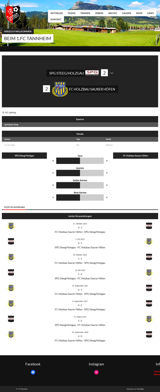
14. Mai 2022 (80, 270)
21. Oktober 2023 (80, 224)
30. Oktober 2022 (80, 255)
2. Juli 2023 (80, 239)
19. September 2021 (80, 286)
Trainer (85, 13)
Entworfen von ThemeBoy (135, 389)
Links (150, 13)
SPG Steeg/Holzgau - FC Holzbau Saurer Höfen (80, 247)
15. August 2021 (80, 317)
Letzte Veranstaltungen (14, 207)
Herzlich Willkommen (18, 31)
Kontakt (56, 19)
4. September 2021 (80, 301)
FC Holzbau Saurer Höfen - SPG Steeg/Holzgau (80, 231)
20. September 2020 (80, 332)
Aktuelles (56, 13)
